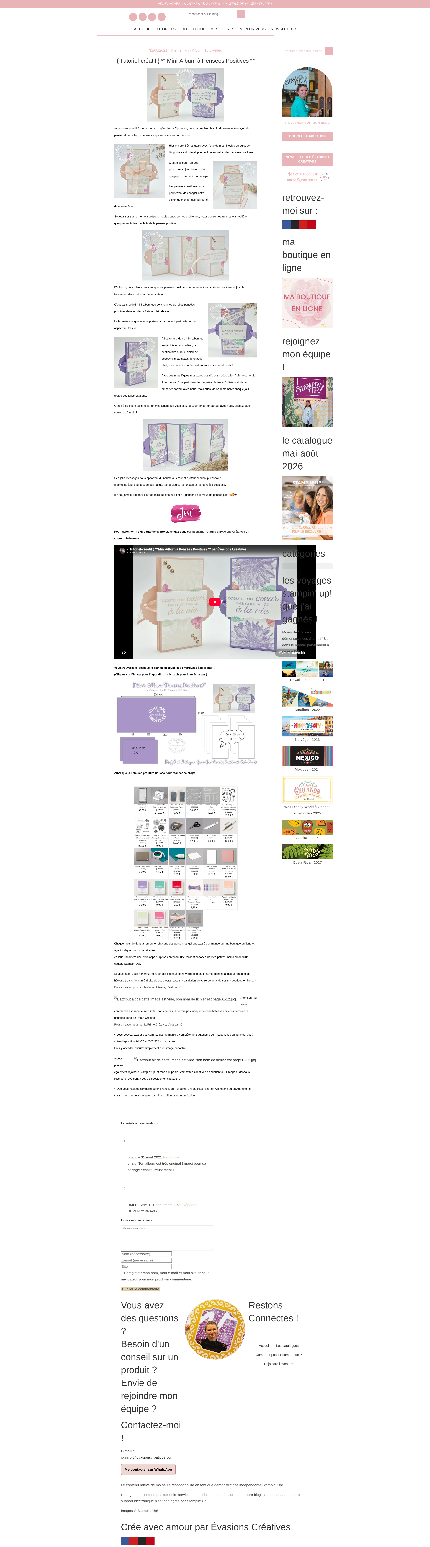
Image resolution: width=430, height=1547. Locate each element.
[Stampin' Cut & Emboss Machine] (159, 795)
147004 (229, 873)
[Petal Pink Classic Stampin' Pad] (228, 887)
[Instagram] (142, 1541)
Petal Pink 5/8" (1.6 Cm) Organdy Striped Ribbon (177, 930)
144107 (229, 838)
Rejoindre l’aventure (279, 1364)
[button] (307, 566)
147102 (142, 932)
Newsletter (283, 29)
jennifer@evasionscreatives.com (147, 1457)
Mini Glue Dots (159, 866)
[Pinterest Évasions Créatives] (162, 17)
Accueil (142, 29)
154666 (229, 812)
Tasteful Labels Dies (194, 805)
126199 (142, 869)
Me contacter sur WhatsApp (148, 1469)
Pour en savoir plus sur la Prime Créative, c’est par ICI (148, 1024)
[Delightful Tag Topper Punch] (177, 826)
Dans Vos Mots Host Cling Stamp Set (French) (142, 838)
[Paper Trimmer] (142, 795)
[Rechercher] (241, 14)
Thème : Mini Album (186, 50)
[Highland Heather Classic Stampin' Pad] (142, 887)
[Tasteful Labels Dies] (194, 795)
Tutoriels (165, 29)
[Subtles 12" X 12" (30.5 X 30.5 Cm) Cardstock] (228, 856)
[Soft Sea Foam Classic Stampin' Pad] (142, 918)
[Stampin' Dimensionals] (194, 856)
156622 (142, 843)
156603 (160, 843)
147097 (160, 902)
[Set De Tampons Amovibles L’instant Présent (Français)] (228, 795)
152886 (194, 807)
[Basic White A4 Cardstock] (211, 856)
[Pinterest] (150, 1541)
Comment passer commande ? (279, 1355)
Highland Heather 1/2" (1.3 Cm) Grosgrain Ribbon (194, 899)
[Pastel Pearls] (211, 887)
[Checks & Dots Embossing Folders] (177, 795)
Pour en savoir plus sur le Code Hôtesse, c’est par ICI (148, 987)
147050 (177, 902)
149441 (177, 935)
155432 (177, 810)
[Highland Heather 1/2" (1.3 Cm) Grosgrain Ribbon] (194, 887)
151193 (194, 935)
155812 (194, 904)
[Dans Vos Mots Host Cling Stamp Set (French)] (142, 826)
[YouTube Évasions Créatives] (152, 17)
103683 (160, 869)
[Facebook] (286, 224)
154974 (177, 871)
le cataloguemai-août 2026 (307, 453)
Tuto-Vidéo (213, 50)
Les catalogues (287, 1346)
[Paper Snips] (194, 826)
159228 (211, 871)
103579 (194, 838)
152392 (142, 807)
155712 (160, 932)
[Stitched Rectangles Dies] (211, 795)
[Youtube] (133, 1541)
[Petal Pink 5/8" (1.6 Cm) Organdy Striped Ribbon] (177, 918)
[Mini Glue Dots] (159, 856)
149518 (177, 840)
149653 (160, 810)
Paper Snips (194, 835)
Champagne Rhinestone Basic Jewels (194, 930)
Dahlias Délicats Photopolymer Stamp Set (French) (160, 838)
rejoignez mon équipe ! (306, 354)
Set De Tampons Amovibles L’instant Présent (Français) (228, 807)
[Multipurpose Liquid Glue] (177, 856)
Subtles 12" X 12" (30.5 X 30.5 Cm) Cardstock (229, 868)
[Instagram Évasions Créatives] (143, 17)
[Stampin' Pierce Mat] (142, 856)
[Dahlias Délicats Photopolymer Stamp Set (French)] (159, 826)
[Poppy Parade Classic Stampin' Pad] (177, 887)
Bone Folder (211, 835)
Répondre (171, 1157)
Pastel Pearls (211, 897)
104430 (194, 871)
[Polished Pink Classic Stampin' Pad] (159, 918)
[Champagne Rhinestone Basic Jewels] (194, 918)
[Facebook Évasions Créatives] (133, 17)
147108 (229, 902)
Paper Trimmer (142, 805)
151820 (211, 810)
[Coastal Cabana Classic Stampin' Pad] (159, 887)
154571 (211, 899)
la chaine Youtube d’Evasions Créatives (218, 531)
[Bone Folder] (211, 826)
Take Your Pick (228, 835)
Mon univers (253, 29)
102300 (211, 838)
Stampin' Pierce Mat (142, 866)
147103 (142, 902)
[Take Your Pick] (228, 826)
